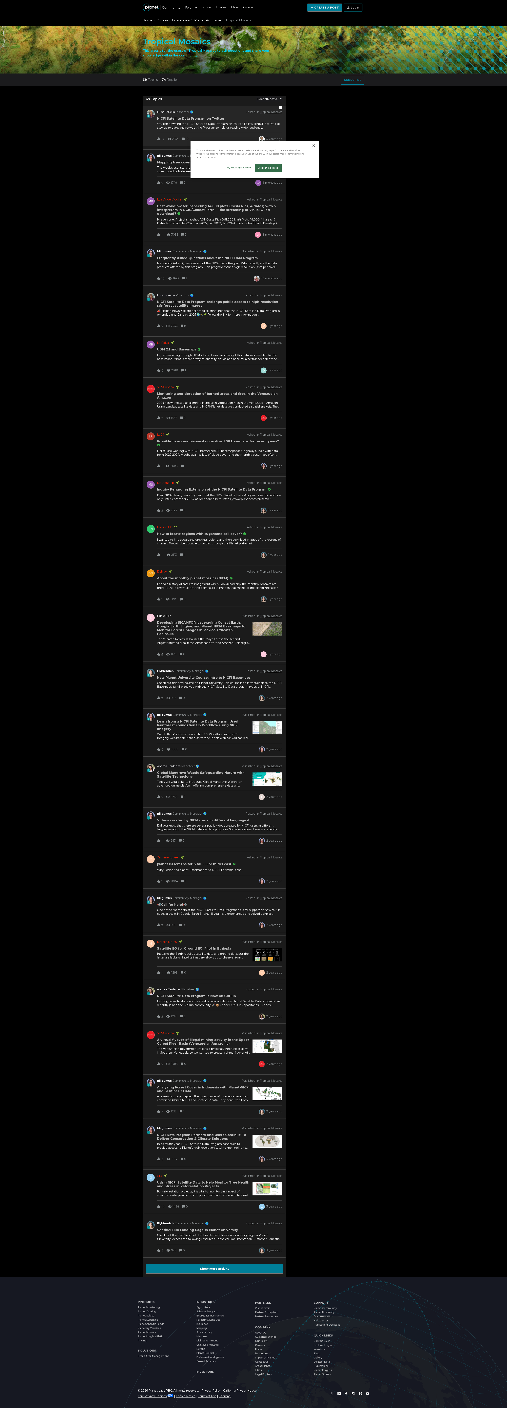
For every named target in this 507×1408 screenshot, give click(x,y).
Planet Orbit (262, 1308)
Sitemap (225, 1396)
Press (258, 1349)
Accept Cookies (268, 167)
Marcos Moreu (167, 941)
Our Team (261, 1340)
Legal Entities (263, 1374)
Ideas (234, 7)
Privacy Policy (211, 1390)
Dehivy (162, 571)
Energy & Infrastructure (210, 1315)
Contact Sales (322, 1340)
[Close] (313, 145)
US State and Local (207, 1344)
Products (146, 1302)
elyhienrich (165, 671)
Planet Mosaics (147, 1332)
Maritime (201, 1336)
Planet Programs (207, 20)
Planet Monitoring (149, 1307)
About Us (260, 1332)
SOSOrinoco (165, 387)
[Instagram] (353, 1393)
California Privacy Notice (240, 1390)
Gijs (159, 1175)
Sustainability (204, 1332)
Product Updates (214, 7)
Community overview (173, 20)
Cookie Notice (185, 1396)
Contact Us (261, 1361)
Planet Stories (322, 1374)
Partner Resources (266, 1316)
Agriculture (203, 1307)
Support (321, 1303)
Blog (316, 1353)
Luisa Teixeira (166, 112)
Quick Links (323, 1335)
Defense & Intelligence (210, 1357)
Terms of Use (207, 1396)
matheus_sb (165, 482)
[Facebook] (346, 1393)
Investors (205, 1372)
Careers (260, 1345)
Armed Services (206, 1361)
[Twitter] (332, 1393)
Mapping (201, 1328)
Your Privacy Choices (152, 1396)
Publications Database (327, 1324)
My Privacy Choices (239, 167)
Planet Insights (323, 1370)
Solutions (147, 1350)
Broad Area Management (153, 1356)
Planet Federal (205, 1353)
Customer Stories (265, 1336)
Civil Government (207, 1340)
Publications (321, 1365)
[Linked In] (339, 1393)
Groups (248, 7)
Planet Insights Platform (152, 1336)
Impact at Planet (265, 1357)
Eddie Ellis (164, 616)
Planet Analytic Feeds (151, 1323)
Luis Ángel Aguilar (169, 199)
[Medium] (360, 1393)
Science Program (206, 1311)
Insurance (202, 1323)
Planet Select (146, 1315)
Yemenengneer (168, 857)
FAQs (258, 1370)
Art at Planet (262, 1365)
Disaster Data (322, 1361)
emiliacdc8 (164, 527)
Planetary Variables (149, 1328)
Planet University (324, 1312)
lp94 (160, 434)
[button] (324, 7)
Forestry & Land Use (208, 1319)
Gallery (318, 1357)
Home (147, 20)
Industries (205, 1302)
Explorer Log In (323, 1345)
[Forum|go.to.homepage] (161, 7)
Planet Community (325, 1308)
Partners (263, 1303)
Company (263, 1327)
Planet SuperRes (148, 1319)
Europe (200, 1348)
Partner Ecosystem (266, 1312)
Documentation (323, 1316)
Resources (261, 1353)
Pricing (142, 1340)
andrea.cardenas (168, 766)
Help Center (321, 1320)
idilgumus (164, 155)
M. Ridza (163, 342)
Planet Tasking (147, 1311)
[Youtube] (367, 1393)
